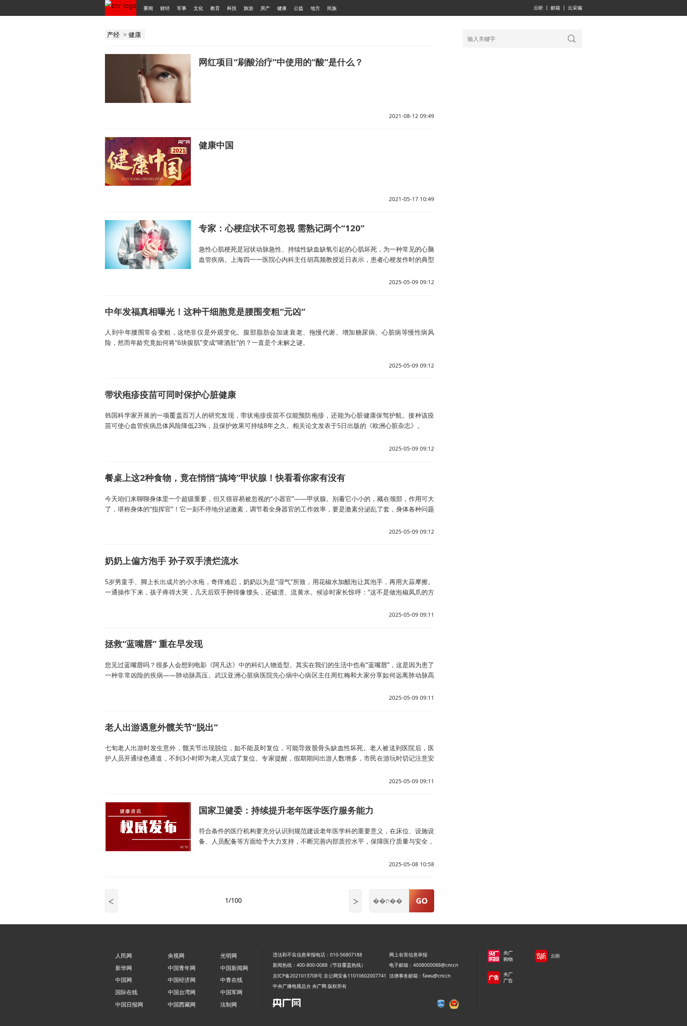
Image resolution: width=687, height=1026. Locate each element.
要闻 (148, 8)
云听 (538, 7)
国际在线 (126, 992)
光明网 (228, 955)
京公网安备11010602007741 (355, 975)
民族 (332, 8)
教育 (215, 8)
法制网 (228, 1004)
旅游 (248, 8)
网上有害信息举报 (408, 954)
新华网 (123, 968)
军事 (181, 8)
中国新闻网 (234, 968)
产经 (113, 34)
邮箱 (555, 7)
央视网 (176, 955)
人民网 (123, 955)
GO (422, 900)
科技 (232, 8)
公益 (298, 8)
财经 (165, 8)
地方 (315, 8)
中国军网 (231, 992)
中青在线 (231, 979)
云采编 (575, 7)
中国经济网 (182, 979)
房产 (265, 8)
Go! (571, 38)
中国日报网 (129, 1004)
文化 (198, 8)
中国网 (123, 979)
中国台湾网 (182, 992)
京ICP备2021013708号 (297, 975)
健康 (282, 8)
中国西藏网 (182, 1004)
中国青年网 (182, 968)
